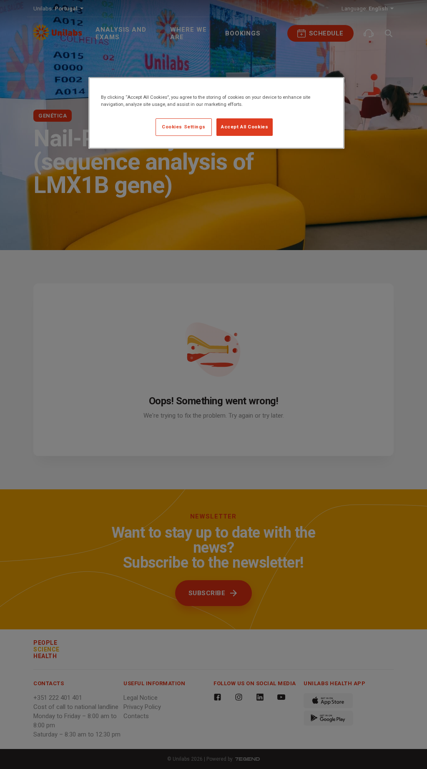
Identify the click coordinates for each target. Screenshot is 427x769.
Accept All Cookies (244, 127)
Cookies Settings (183, 127)
